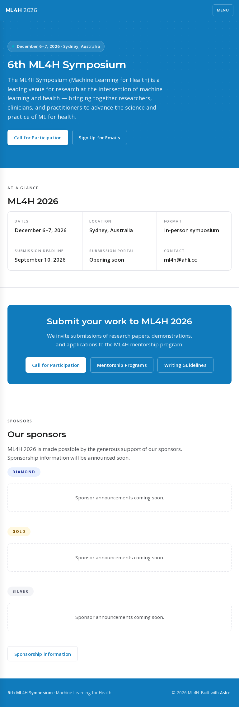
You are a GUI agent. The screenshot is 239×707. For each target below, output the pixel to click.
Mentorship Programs (122, 365)
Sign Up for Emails (99, 137)
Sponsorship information (42, 654)
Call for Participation (38, 137)
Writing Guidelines (185, 365)
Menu (223, 10)
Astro (225, 693)
